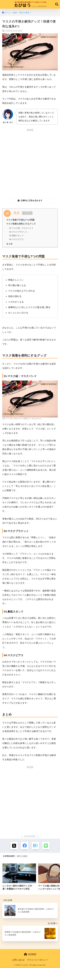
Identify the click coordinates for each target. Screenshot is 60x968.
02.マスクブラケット (18, 232)
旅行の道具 (22, 856)
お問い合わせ (18, 960)
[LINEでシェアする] (46, 845)
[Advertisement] (30, 163)
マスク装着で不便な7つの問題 (20, 220)
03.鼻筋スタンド (16, 235)
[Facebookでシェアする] (24, 845)
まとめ (9, 243)
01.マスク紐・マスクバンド (21, 228)
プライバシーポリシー (37, 960)
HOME (31, 954)
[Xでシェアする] (14, 845)
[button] (27, 213)
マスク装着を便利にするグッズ (21, 223)
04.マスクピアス (16, 239)
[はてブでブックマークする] (35, 845)
